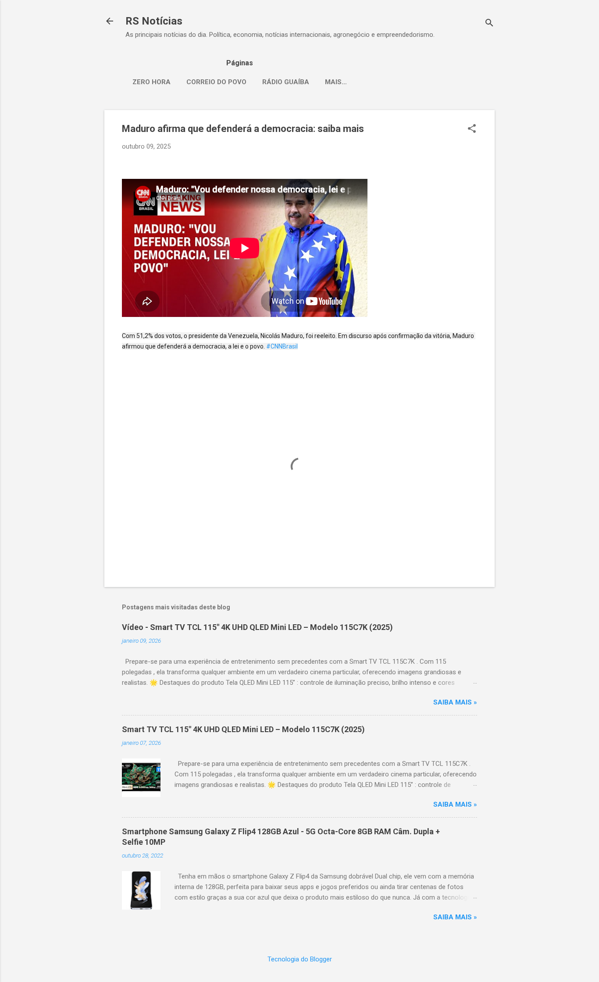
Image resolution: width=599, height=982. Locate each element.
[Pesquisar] (489, 24)
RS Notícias (153, 21)
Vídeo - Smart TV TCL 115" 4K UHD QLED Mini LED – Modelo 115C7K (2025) (257, 627)
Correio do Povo (216, 82)
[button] (472, 129)
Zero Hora (151, 82)
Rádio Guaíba (285, 82)
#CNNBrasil (282, 346)
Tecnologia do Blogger (299, 959)
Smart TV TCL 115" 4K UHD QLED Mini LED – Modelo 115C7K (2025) (243, 729)
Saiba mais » (455, 702)
